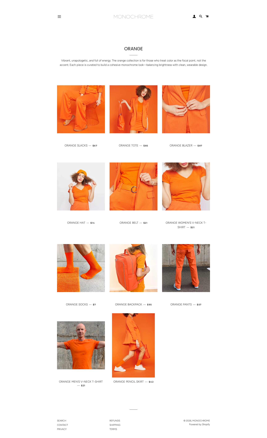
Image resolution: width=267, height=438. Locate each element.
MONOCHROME (201, 420)
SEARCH (61, 420)
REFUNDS (115, 420)
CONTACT (62, 425)
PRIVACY (62, 429)
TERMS (113, 429)
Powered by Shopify (199, 424)
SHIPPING (115, 425)
